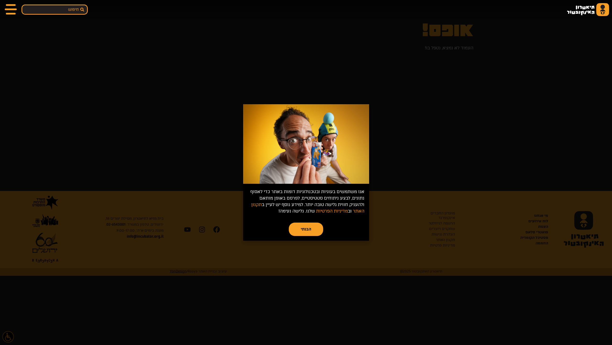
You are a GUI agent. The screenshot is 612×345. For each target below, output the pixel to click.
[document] (306, 172)
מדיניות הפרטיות (332, 211)
